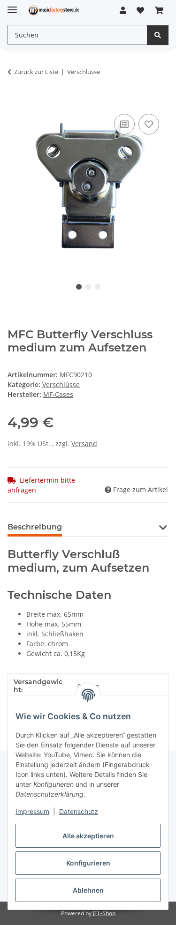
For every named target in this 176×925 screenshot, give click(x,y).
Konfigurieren (88, 863)
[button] (123, 10)
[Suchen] (157, 35)
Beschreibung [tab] (35, 526)
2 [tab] (88, 287)
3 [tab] (97, 287)
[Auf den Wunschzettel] (148, 124)
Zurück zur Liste (36, 71)
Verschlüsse (61, 384)
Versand (84, 443)
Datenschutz (78, 811)
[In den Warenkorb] (15, 101)
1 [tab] (79, 287)
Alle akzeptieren (88, 836)
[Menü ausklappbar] (12, 6)
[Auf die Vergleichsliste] (124, 124)
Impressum (32, 811)
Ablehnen (88, 890)
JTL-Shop (104, 913)
